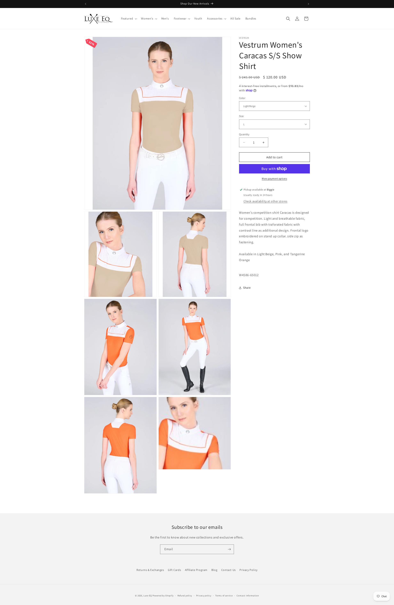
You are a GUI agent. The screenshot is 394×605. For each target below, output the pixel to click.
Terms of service (224, 595)
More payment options (274, 178)
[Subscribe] (229, 549)
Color (242, 98)
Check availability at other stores (265, 201)
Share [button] (247, 287)
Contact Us (228, 570)
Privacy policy (203, 595)
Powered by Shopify (163, 595)
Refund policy (185, 595)
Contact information (248, 595)
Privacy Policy (248, 570)
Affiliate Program (196, 570)
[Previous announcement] (85, 4)
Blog (214, 570)
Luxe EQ (147, 595)
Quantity (244, 134)
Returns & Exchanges (150, 570)
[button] (129, 18)
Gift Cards (174, 570)
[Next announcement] (308, 4)
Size (241, 116)
